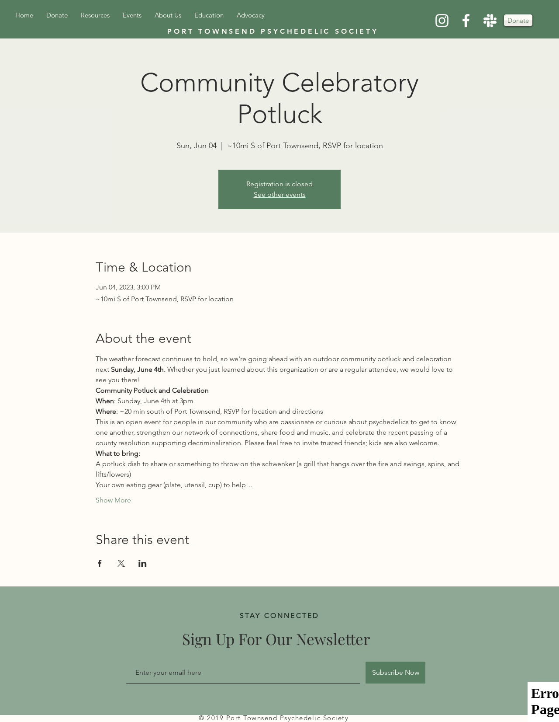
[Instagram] (442, 20)
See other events (280, 194)
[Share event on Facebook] (100, 563)
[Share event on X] (121, 563)
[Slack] (490, 20)
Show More (113, 500)
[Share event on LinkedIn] (142, 563)
